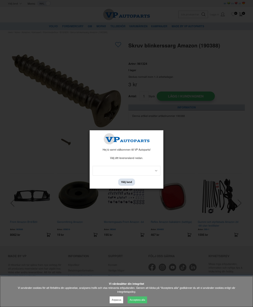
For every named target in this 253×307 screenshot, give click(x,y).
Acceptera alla (137, 299)
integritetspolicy (126, 291)
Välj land (126, 182)
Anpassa (116, 299)
